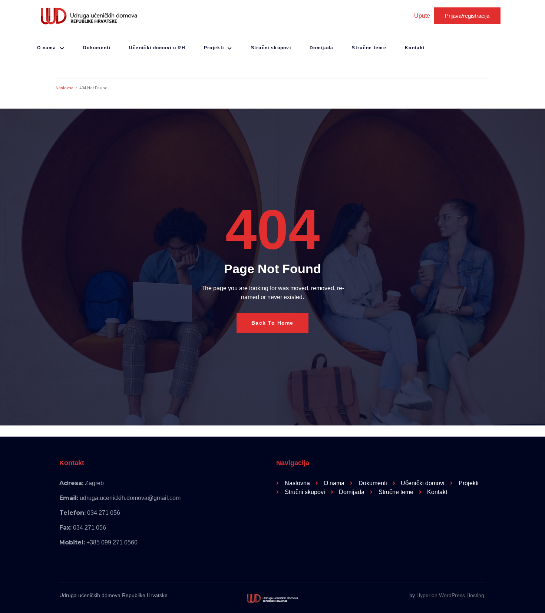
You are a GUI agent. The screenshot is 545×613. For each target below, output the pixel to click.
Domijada (321, 47)
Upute (422, 16)
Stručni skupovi (271, 47)
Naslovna (64, 88)
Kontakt (415, 47)
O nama (46, 47)
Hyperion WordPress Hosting (450, 595)
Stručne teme (369, 47)
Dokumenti (96, 47)
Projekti (214, 47)
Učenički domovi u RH (157, 47)
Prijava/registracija (467, 16)
